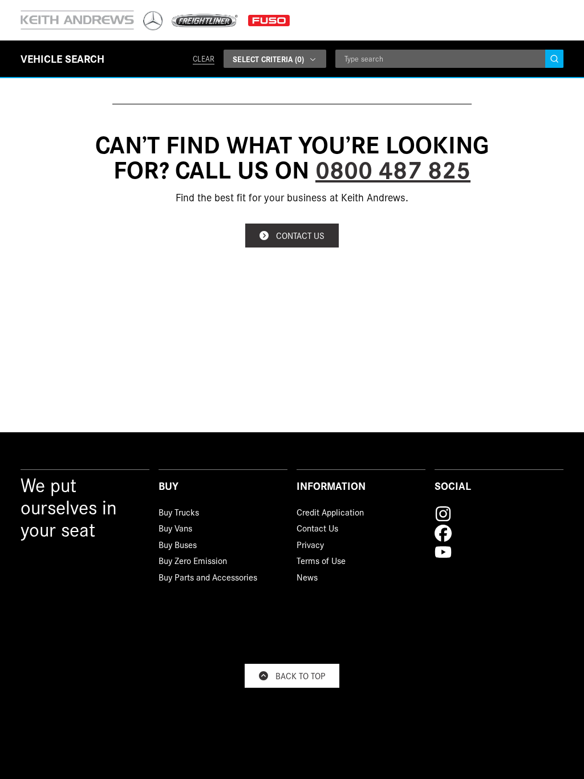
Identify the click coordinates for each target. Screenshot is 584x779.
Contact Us (317, 530)
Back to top (300, 675)
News (307, 579)
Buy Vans (175, 530)
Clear (203, 58)
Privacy (310, 546)
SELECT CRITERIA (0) (268, 58)
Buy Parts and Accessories (208, 579)
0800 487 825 (393, 168)
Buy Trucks (179, 514)
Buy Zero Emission (193, 562)
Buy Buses (178, 546)
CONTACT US (300, 235)
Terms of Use (321, 562)
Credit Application (330, 514)
